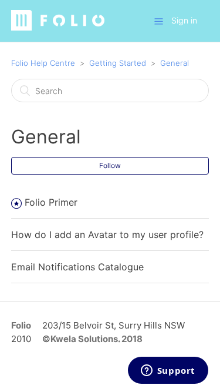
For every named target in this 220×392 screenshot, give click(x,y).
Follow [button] (110, 165)
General (174, 63)
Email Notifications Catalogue (77, 267)
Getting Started (117, 63)
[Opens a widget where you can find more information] (167, 371)
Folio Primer (51, 202)
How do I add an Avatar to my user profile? (107, 234)
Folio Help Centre (43, 63)
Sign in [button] (184, 20)
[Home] (57, 27)
